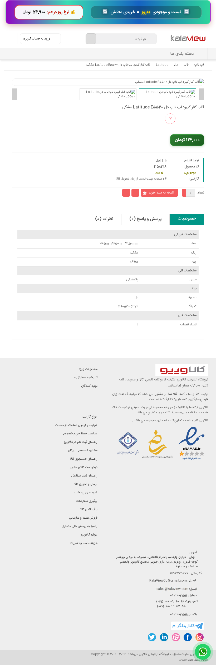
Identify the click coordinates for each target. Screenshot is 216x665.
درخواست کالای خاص (83, 467)
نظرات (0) (104, 219)
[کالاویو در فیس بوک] (187, 637)
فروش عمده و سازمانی (83, 517)
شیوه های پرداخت (86, 492)
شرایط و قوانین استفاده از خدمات (76, 425)
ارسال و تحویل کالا (85, 484)
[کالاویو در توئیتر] (152, 637)
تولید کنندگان (89, 386)
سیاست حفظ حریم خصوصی (79, 433)
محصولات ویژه (88, 369)
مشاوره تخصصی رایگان (82, 450)
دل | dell (161, 160)
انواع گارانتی (89, 416)
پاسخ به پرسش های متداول (79, 526)
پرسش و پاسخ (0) (145, 219)
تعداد (200, 192)
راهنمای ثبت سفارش (84, 475)
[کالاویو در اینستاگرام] (199, 637)
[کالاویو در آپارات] (175, 637)
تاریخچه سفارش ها (85, 377)
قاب (186, 64)
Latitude (162, 64)
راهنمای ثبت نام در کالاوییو (80, 442)
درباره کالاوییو (89, 534)
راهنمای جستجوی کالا (83, 458)
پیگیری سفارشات (86, 501)
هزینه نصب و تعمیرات (83, 543)
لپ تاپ (199, 64)
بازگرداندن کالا (88, 509)
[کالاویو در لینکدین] (163, 637)
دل (176, 64)
